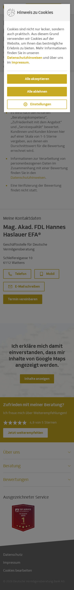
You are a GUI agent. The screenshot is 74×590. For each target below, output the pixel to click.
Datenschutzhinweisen (24, 57)
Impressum (20, 62)
